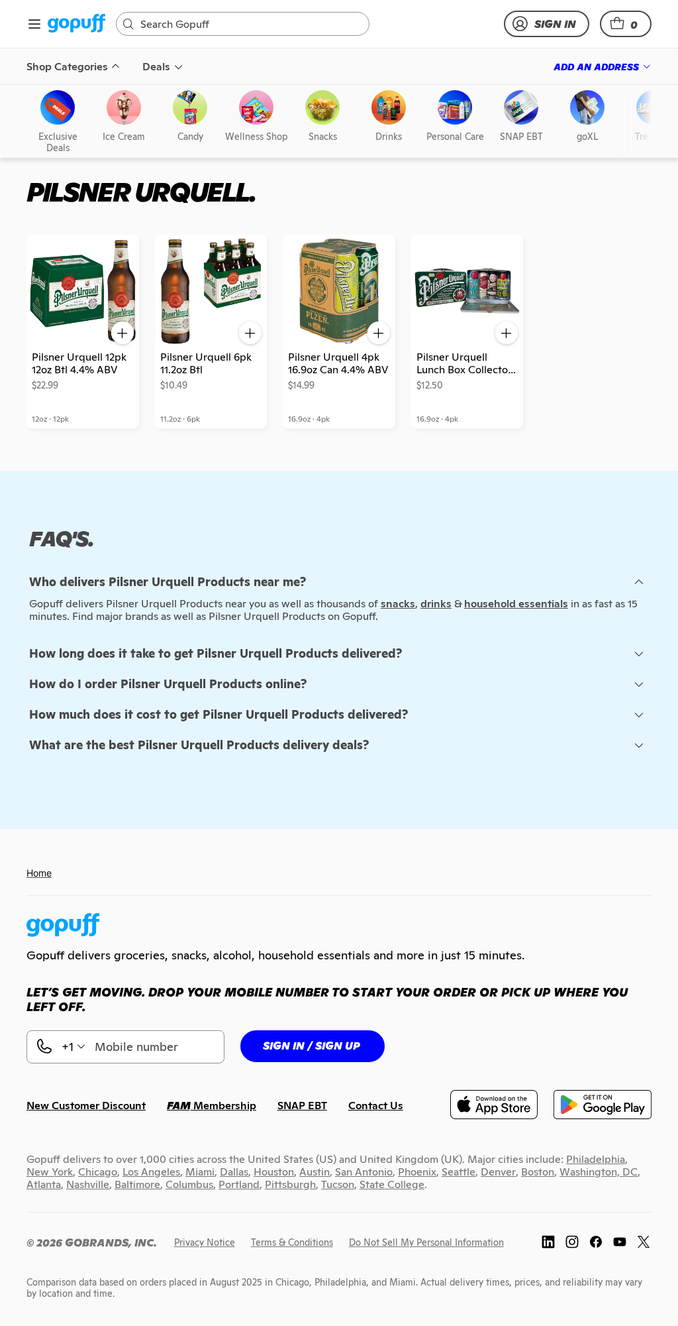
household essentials (516, 604)
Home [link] (39, 872)
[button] (626, 24)
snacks (398, 604)
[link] (76, 24)
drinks (436, 604)
